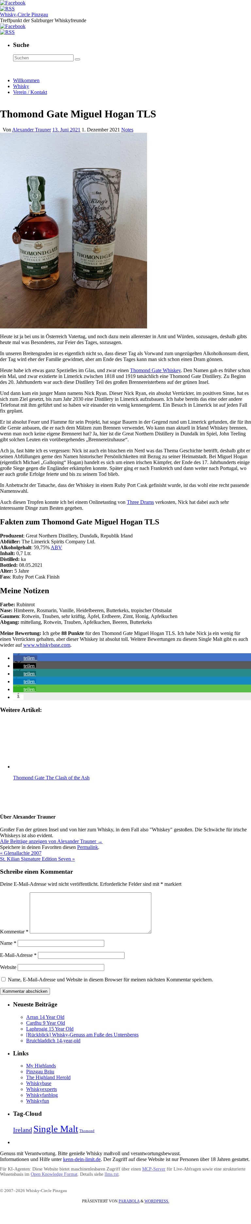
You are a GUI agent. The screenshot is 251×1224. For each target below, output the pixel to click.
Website (8, 967)
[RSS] (7, 8)
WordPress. (156, 1201)
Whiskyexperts (41, 1089)
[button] (25, 658)
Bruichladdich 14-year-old (53, 1040)
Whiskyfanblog (42, 1095)
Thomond (86, 1131)
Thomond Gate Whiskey (155, 370)
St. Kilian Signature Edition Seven (37, 859)
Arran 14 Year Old (45, 1017)
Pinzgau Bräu (40, 1071)
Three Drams (140, 502)
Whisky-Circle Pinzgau (24, 14)
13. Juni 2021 (66, 129)
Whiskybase (38, 1083)
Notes (127, 129)
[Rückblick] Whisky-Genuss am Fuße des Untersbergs (82, 1034)
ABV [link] (56, 547)
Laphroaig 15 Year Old (50, 1029)
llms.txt (112, 1174)
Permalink (87, 847)
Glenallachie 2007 (21, 853)
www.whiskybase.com (46, 645)
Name (8, 943)
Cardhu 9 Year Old (45, 1023)
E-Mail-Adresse (18, 955)
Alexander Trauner (31, 129)
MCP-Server (153, 1169)
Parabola (129, 1201)
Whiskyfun (37, 1101)
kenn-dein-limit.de (82, 1159)
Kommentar (14, 931)
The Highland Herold (48, 1077)
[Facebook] (12, 3)
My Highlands (41, 1065)
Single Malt (55, 1129)
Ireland (22, 1129)
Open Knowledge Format (54, 1174)
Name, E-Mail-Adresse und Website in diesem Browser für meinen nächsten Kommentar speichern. (110, 979)
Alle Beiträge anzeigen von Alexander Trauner (51, 841)
